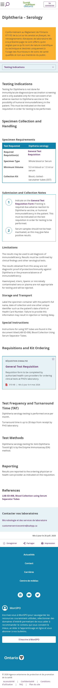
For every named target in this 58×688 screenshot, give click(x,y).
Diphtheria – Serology (22, 17)
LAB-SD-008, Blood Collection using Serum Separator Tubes (24, 497)
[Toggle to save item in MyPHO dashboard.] (53, 359)
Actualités (29, 554)
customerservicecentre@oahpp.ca (19, 525)
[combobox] (29, 67)
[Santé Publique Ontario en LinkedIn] (20, 594)
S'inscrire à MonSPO (29, 639)
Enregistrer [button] (11, 543)
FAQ (21, 684)
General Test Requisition (34, 153)
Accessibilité (8, 681)
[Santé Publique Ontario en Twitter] (37, 594)
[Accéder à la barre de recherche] (7, 4)
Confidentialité (27, 681)
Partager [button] (30, 543)
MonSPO (15, 608)
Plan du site (34, 684)
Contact (29, 563)
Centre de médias (29, 580)
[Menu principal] (2, 4)
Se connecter (49, 4)
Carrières (29, 572)
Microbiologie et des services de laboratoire (24, 520)
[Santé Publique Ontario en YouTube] (29, 594)
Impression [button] (49, 543)
